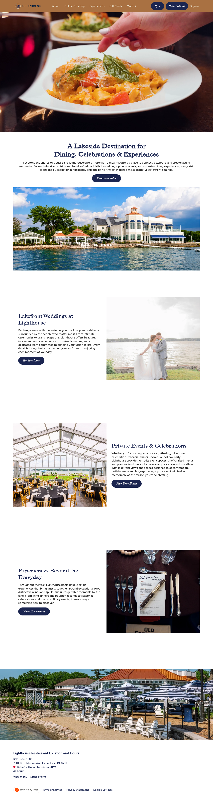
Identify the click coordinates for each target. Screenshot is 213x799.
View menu (20, 776)
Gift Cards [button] (115, 6)
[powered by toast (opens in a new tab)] (27, 790)
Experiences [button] (97, 6)
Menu (55, 6)
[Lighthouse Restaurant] (27, 6)
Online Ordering (74, 6)
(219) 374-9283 (22, 759)
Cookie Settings (102, 789)
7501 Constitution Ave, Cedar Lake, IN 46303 (41, 763)
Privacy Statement (77, 789)
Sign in (194, 6)
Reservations (177, 6)
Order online (38, 776)
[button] (132, 6)
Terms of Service (52, 789)
